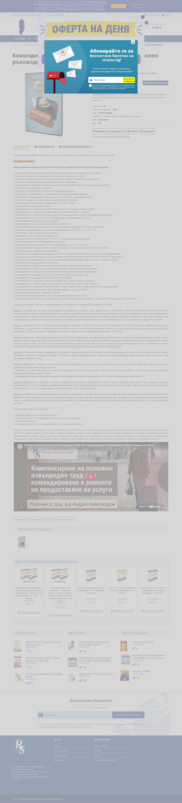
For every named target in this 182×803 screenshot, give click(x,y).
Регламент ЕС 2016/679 (117, 89)
